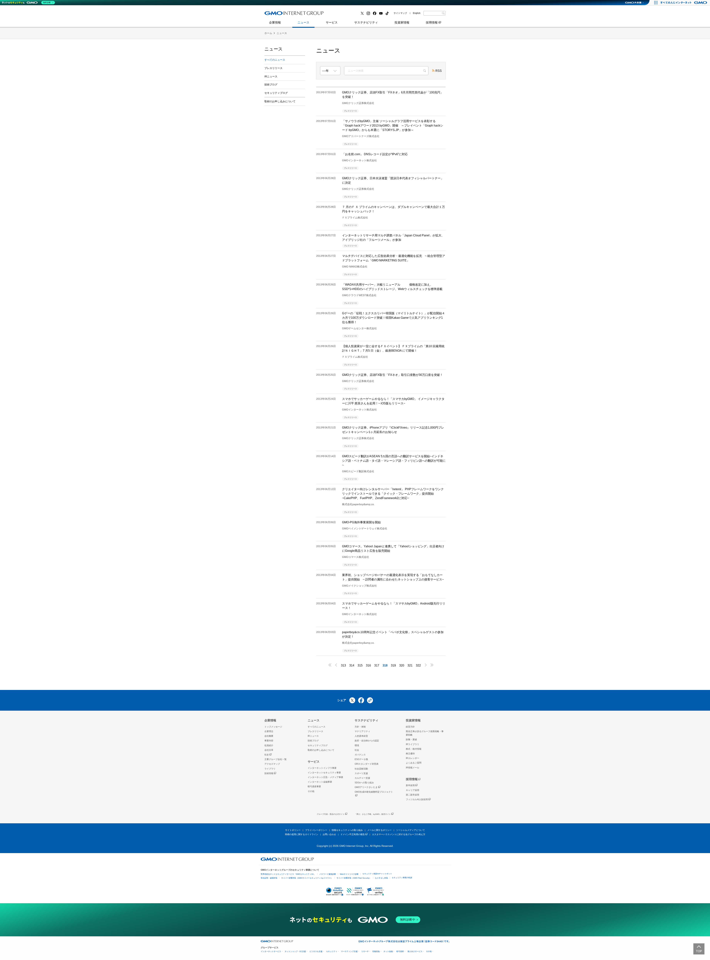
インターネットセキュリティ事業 (324, 772)
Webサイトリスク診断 (349, 874)
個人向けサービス (415, 951)
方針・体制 (360, 726)
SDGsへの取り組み (364, 782)
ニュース (303, 22)
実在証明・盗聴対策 (269, 878)
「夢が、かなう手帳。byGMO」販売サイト (373, 814)
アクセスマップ (272, 764)
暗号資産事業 (340, 14)
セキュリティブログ (276, 92)
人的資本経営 (361, 736)
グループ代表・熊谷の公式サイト (330, 814)
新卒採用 (410, 785)
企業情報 (275, 22)
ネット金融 (388, 951)
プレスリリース (278, 14)
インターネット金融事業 (284, 14)
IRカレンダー (412, 758)
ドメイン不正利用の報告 (352, 834)
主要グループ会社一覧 (346, 14)
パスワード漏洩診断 (327, 874)
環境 (357, 745)
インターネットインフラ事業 (322, 768)
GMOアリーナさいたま (366, 787)
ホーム (268, 33)
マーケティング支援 (349, 951)
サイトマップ (400, 13)
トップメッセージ (273, 726)
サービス (332, 22)
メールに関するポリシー (379, 830)
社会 (357, 750)
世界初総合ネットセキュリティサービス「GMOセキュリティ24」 (288, 874)
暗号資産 (400, 951)
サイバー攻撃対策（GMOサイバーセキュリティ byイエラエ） (307, 878)
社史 (266, 754)
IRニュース (270, 76)
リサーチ (365, 951)
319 (393, 665)
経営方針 (410, 726)
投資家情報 (402, 22)
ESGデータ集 (361, 759)
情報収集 (376, 951)
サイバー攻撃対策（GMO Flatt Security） (354, 878)
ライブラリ (269, 768)
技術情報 (268, 773)
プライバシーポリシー (316, 830)
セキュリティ (331, 951)
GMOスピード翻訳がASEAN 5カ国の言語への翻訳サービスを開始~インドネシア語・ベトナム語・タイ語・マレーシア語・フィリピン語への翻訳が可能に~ (394, 461)
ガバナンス (360, 754)
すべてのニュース (274, 59)
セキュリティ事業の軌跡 (402, 878)
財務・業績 (411, 739)
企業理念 (268, 731)
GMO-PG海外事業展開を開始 (361, 522)
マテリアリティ (362, 731)
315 (360, 665)
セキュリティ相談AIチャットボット (377, 874)
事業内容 (274, 14)
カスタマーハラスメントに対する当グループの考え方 (398, 834)
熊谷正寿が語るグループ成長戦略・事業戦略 (425, 733)
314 (351, 665)
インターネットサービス (271, 951)
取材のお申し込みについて (279, 101)
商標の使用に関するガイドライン (301, 834)
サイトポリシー (293, 830)
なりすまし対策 (381, 878)
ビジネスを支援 (316, 951)
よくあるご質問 (413, 763)
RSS (438, 70)
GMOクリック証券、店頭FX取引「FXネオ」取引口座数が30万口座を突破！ (392, 374)
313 (343, 665)
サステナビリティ (366, 22)
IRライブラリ (412, 744)
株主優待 (410, 753)
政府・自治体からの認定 (367, 740)
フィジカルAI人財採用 (283, 14)
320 (401, 665)
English (416, 13)
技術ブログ (338, 14)
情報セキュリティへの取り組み (347, 830)
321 (410, 665)
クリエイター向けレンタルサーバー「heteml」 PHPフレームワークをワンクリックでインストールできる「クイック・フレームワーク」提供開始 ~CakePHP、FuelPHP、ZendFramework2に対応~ (393, 494)
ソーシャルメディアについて (410, 830)
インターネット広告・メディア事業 (325, 777)
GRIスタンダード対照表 (366, 764)
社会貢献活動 (361, 768)
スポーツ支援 (361, 773)
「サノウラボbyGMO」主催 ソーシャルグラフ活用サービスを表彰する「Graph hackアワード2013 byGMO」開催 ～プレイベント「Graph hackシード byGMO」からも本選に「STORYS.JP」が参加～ (392, 125)
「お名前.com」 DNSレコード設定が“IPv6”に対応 (375, 154)
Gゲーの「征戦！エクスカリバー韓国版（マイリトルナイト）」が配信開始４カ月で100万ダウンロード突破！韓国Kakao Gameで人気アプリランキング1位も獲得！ (393, 318)
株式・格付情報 (278, 14)
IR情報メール (412, 767)
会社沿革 (268, 750)
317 (376, 665)
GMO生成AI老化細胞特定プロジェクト (374, 792)
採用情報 (432, 22)
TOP (699, 951)
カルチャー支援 (362, 778)
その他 (311, 791)
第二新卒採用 (412, 795)
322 (418, 665)
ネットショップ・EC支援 (295, 951)
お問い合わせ (329, 834)
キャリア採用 (412, 790)
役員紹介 (268, 745)
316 (368, 665)
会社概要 (268, 736)
